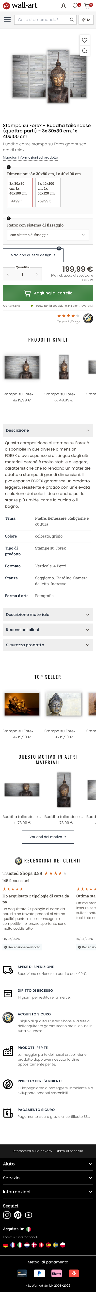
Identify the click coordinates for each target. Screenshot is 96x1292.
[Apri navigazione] (7, 19)
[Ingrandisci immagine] (85, 50)
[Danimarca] (34, 1245)
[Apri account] (63, 6)
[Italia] (19, 1245)
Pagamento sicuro (36, 1109)
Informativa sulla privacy (32, 1151)
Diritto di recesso (35, 990)
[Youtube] (28, 1215)
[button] (48, 76)
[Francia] (12, 1245)
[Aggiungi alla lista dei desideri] (85, 40)
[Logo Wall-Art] (20, 6)
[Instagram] (7, 1215)
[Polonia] (62, 1245)
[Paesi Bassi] (27, 1245)
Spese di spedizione (36, 966)
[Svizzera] (41, 1245)
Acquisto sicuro (34, 1014)
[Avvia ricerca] (72, 20)
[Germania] (5, 1245)
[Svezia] (55, 1245)
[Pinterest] (18, 1215)
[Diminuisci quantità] (8, 274)
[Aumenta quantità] (37, 274)
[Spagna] (48, 1245)
